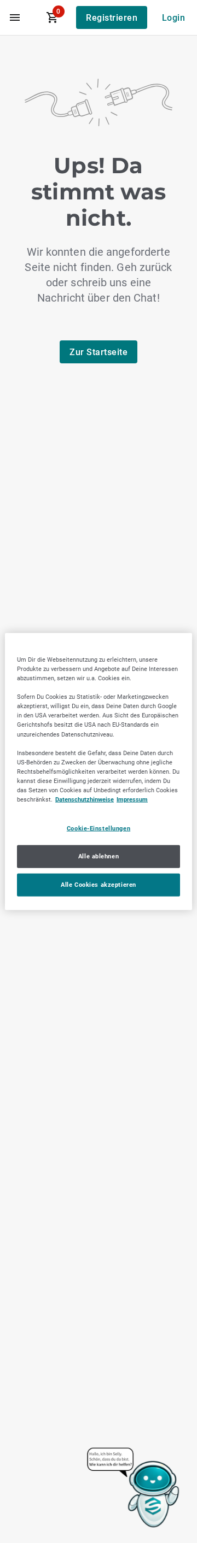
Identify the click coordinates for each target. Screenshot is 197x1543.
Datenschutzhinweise (84, 799)
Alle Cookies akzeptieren (98, 884)
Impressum (132, 799)
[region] (98, 771)
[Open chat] (133, 1488)
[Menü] (15, 17)
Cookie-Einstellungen (98, 828)
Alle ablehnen (98, 856)
